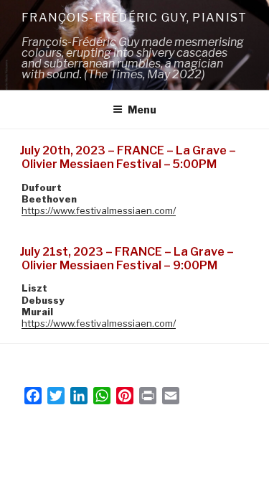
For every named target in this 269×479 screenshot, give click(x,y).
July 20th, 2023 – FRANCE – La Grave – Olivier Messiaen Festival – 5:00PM (128, 157)
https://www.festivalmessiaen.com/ (99, 210)
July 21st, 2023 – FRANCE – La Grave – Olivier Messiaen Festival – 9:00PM (127, 258)
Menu (142, 109)
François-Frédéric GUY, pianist (134, 17)
